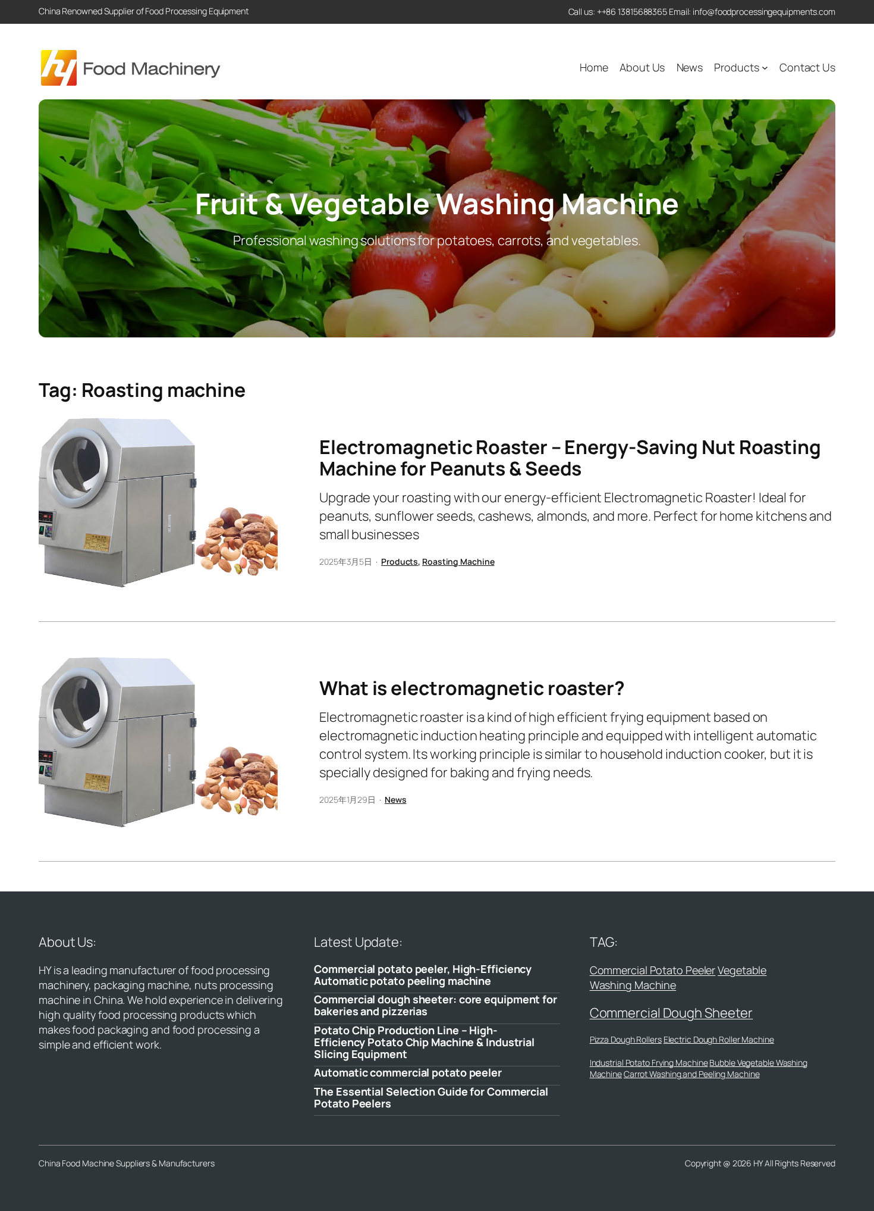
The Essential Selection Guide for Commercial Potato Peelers (431, 1097)
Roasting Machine (458, 561)
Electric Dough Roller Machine (719, 1039)
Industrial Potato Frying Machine (649, 1062)
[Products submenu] (765, 67)
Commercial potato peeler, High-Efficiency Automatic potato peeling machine (423, 975)
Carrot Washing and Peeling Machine (692, 1073)
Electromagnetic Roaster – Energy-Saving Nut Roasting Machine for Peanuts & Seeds (570, 457)
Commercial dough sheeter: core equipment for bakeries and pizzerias (435, 1005)
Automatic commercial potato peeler (408, 1072)
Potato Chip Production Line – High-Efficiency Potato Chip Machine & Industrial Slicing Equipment (424, 1042)
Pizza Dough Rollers (626, 1039)
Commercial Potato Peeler (653, 970)
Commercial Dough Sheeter (671, 1013)
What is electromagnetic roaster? (472, 688)
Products (399, 561)
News (396, 799)
